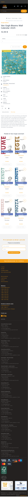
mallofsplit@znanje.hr (6, 437)
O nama (2, 266)
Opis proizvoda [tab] (5, 112)
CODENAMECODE (23, 495)
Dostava (3, 279)
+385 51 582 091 (4, 292)
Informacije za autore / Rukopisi (8, 308)
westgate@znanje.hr (6, 404)
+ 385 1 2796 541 (5, 453)
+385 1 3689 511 (4, 307)
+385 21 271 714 (5, 360)
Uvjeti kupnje (4, 278)
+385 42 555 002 (5, 369)
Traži (23, 11)
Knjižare (3, 1)
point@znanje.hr (5, 446)
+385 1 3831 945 (5, 444)
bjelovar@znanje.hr (6, 421)
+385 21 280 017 (5, 436)
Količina (3, 38)
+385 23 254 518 (4, 294)
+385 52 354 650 (4, 297)
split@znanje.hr (5, 362)
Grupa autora (7, 155)
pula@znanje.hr (5, 336)
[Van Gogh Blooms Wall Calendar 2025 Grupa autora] (2, 108)
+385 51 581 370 (5, 385)
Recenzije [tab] (13, 112)
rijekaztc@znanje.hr (6, 387)
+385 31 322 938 (5, 411)
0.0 (26, 35)
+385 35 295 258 (4, 296)
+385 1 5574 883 (5, 394)
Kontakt (2, 268)
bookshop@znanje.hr (6, 328)
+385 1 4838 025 (5, 427)
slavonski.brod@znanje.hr (7, 353)
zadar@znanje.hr (5, 378)
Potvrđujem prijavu (14, 252)
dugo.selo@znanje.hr (6, 429)
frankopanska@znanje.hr (7, 395)
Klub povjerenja (4, 276)
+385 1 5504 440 (4, 291)
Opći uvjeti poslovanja (6, 272)
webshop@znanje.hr (5, 287)
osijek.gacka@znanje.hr (6, 412)
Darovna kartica (4, 281)
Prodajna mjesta (4, 270)
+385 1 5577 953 (4, 299)
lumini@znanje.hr (5, 370)
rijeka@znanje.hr (5, 345)
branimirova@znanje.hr (6, 454)
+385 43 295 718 (4, 289)
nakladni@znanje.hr (5, 305)
